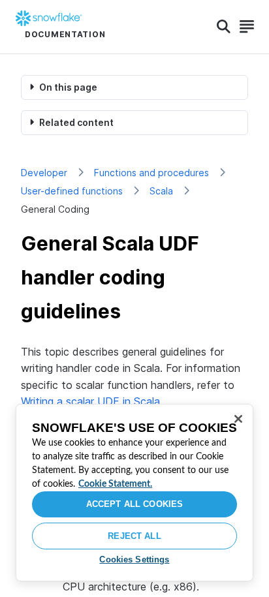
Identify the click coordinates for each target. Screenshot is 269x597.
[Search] (223, 26)
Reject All (134, 536)
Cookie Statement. (115, 484)
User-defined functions (72, 190)
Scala (161, 190)
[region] (134, 492)
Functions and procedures (151, 172)
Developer (44, 172)
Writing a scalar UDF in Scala (90, 401)
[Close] (238, 419)
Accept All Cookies (134, 504)
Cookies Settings (134, 559)
